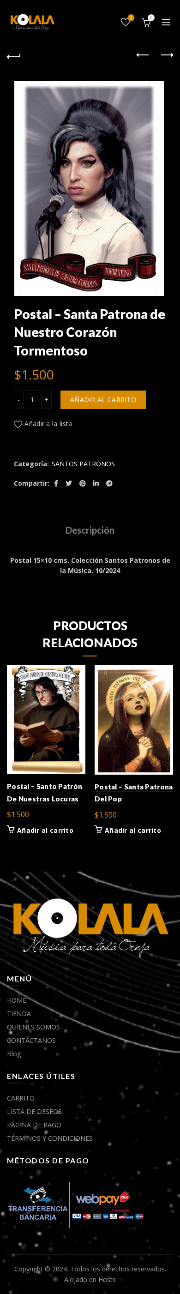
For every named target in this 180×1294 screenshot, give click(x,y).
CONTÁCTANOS (31, 1040)
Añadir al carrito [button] (45, 830)
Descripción (90, 530)
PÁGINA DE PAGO (34, 1124)
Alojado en (81, 1279)
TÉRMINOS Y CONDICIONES (50, 1138)
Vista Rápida (77, 689)
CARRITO (21, 1098)
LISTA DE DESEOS (34, 1111)
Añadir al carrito (103, 399)
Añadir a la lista (48, 423)
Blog (14, 1053)
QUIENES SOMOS (33, 1027)
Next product (166, 55)
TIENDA (19, 1013)
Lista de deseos (131, 18)
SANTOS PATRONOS (83, 463)
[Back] (13, 55)
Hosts (107, 1279)
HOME (16, 1000)
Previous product (143, 55)
